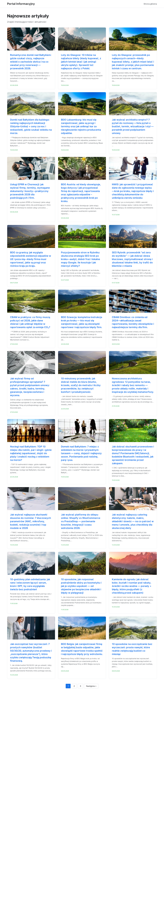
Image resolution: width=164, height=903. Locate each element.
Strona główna (150, 4)
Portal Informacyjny (21, 4)
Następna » (91, 686)
